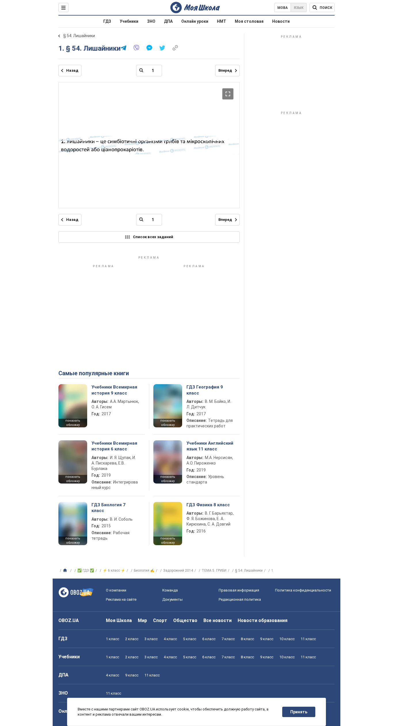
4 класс (170, 639)
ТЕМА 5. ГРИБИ (214, 570)
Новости (281, 21)
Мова (282, 8)
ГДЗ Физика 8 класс (208, 504)
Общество (185, 620)
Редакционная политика (240, 599)
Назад (72, 70)
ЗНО (151, 21)
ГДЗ (107, 21)
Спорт (160, 620)
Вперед (225, 70)
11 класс (308, 639)
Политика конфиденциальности (303, 590)
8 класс (247, 639)
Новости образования (262, 620)
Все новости (217, 620)
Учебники (129, 21)
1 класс (112, 639)
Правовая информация (239, 590)
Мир (142, 620)
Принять (298, 712)
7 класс (228, 639)
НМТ (221, 21)
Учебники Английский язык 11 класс (209, 446)
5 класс (189, 639)
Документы (172, 599)
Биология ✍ (144, 570)
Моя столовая (249, 21)
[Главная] (66, 570)
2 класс (131, 639)
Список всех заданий (153, 237)
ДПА (168, 21)
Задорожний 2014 (178, 570)
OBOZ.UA (68, 620)
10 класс (287, 639)
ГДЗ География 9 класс (204, 389)
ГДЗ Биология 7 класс (108, 507)
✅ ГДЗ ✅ (85, 570)
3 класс (151, 639)
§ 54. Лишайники (79, 35)
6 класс (208, 639)
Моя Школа (119, 620)
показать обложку (72, 423)
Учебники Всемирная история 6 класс (114, 446)
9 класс (266, 639)
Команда (170, 590)
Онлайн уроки (194, 21)
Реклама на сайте (121, 599)
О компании (116, 590)
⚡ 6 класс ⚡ (114, 570)
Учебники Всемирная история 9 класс (114, 389)
